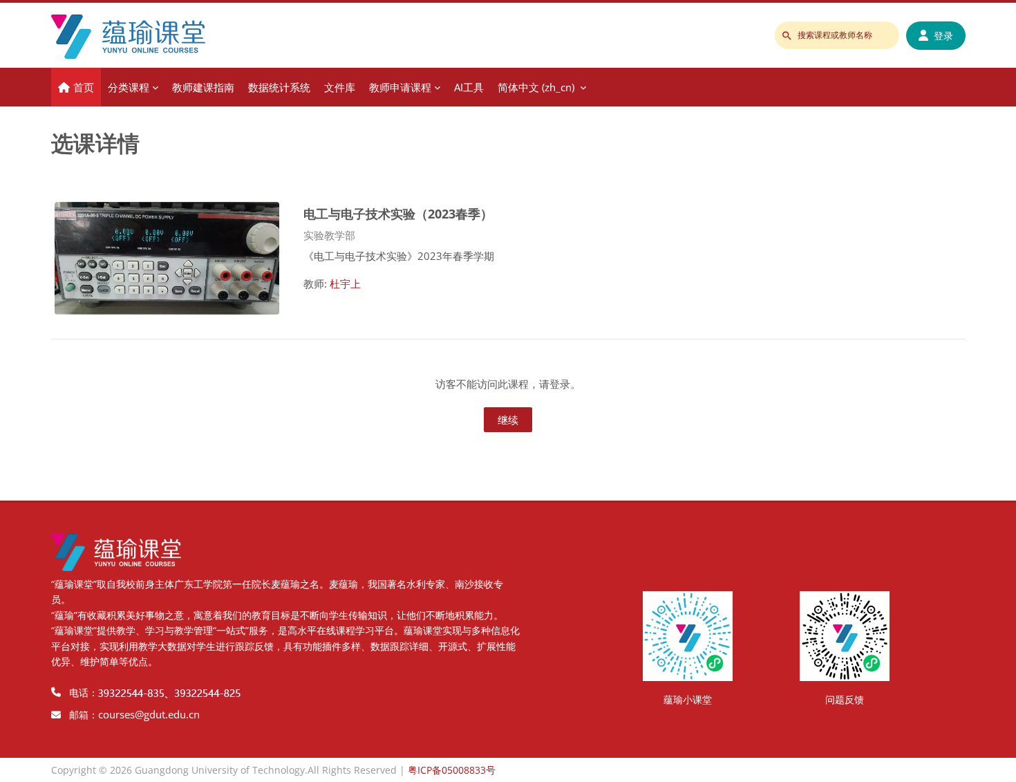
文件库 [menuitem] (339, 87)
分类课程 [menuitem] (128, 87)
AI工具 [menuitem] (469, 87)
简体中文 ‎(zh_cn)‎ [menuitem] (536, 87)
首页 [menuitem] (83, 87)
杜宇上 (345, 283)
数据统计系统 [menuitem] (279, 87)
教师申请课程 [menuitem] (400, 87)
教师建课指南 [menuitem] (203, 87)
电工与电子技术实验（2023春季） (398, 213)
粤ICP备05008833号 (452, 769)
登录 (943, 35)
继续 (508, 420)
